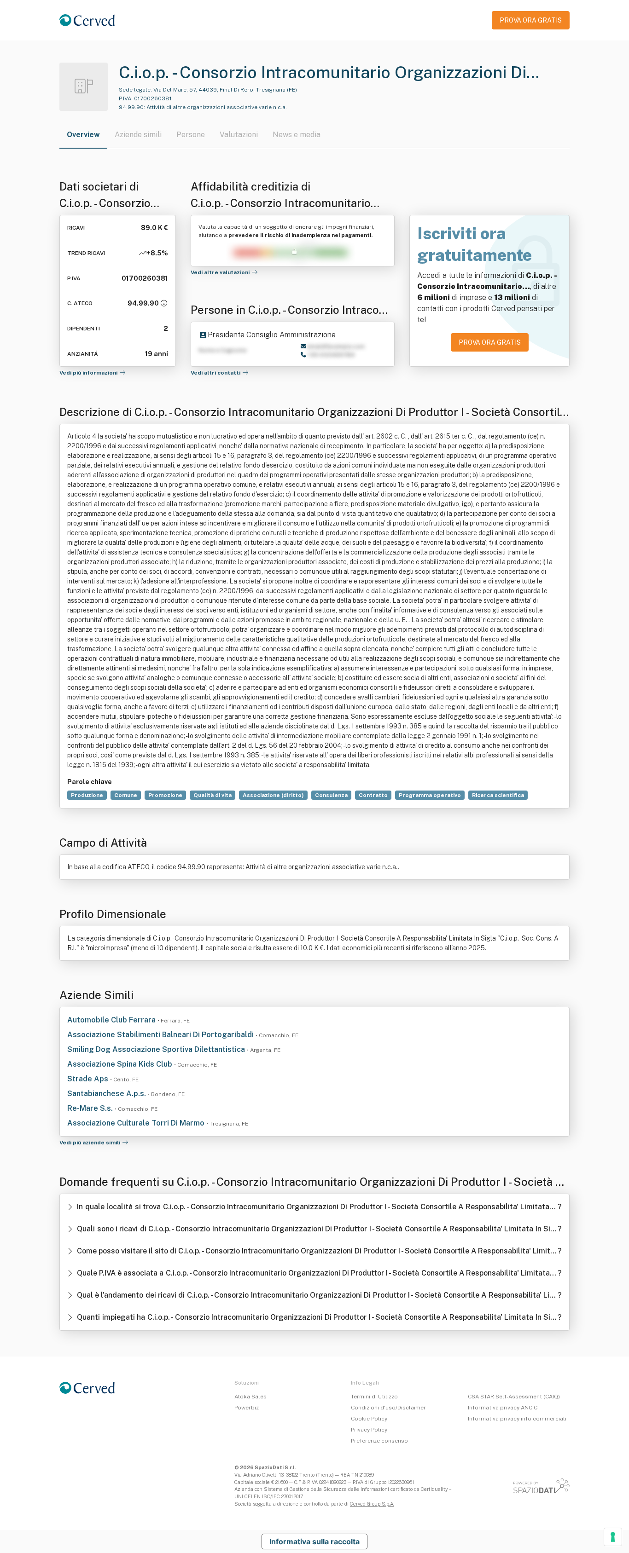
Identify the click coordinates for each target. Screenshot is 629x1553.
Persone (190, 134)
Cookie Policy (369, 1418)
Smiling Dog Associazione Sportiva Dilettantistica (157, 1049)
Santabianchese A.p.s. (107, 1093)
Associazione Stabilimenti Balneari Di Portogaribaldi (161, 1034)
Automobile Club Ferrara (112, 1020)
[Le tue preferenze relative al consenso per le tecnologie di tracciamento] (613, 1537)
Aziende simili (138, 134)
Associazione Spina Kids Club (120, 1064)
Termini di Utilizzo (374, 1396)
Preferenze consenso (379, 1441)
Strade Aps (88, 1078)
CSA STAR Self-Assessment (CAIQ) (514, 1396)
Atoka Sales (250, 1396)
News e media (296, 134)
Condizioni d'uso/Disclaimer (388, 1407)
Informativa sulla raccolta (314, 1541)
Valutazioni (239, 134)
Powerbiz (246, 1407)
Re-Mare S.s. (91, 1108)
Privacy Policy (369, 1429)
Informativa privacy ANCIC (502, 1407)
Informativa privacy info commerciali (517, 1418)
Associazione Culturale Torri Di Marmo (136, 1123)
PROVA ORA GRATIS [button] (531, 20)
